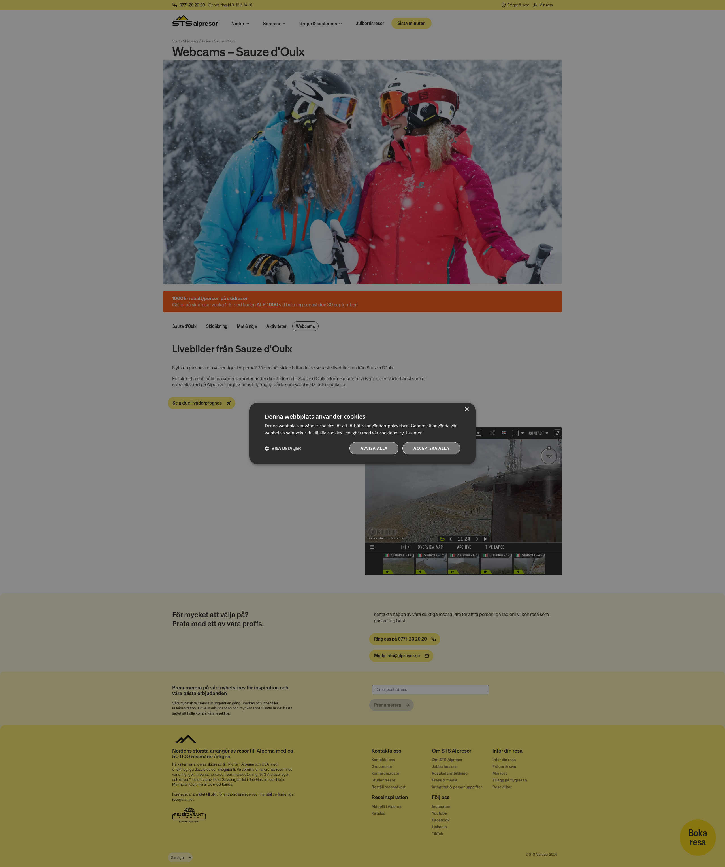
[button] (283, 448)
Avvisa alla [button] (374, 448)
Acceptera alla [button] (431, 448)
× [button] (466, 409)
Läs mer (414, 432)
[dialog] (362, 433)
